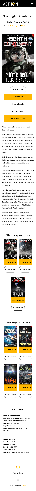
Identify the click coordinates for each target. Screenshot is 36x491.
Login (24, 485)
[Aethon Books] (10, 3)
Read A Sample (18, 104)
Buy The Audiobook (18, 118)
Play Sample (19, 89)
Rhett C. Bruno (27, 26)
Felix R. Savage (11, 26)
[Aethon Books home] (18, 467)
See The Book (10, 262)
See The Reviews (18, 111)
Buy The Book (18, 97)
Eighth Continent (14, 416)
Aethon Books (18, 473)
